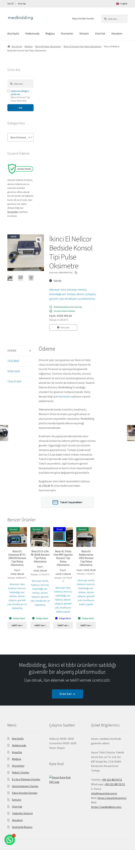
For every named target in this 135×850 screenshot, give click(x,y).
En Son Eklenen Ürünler (26, 779)
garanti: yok (56, 298)
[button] (38, 239)
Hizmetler (67, 33)
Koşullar (17, 752)
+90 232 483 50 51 (114, 784)
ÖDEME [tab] (11, 350)
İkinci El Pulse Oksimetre (48, 46)
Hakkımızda (32, 33)
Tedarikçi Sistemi (22, 813)
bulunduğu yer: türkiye (62, 294)
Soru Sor (65, 327)
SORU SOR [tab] (13, 371)
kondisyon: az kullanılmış (80, 298)
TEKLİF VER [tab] (14, 381)
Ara (20, 107)
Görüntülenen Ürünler (25, 786)
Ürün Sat (100, 33)
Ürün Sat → (68, 694)
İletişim (84, 33)
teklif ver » (17, 625)
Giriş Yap (22, 3)
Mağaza (50, 33)
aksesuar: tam (57, 289)
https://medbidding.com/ (106, 807)
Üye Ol (10, 3)
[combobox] (20, 137)
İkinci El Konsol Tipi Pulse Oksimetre (82, 46)
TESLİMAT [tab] (13, 361)
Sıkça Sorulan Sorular (83, 18)
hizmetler (64, 396)
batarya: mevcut (76, 289)
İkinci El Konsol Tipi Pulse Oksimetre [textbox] (21, 137)
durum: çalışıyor (86, 294)
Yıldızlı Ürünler (20, 772)
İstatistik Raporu (22, 827)
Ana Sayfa (13, 33)
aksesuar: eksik (40, 580)
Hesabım (116, 33)
